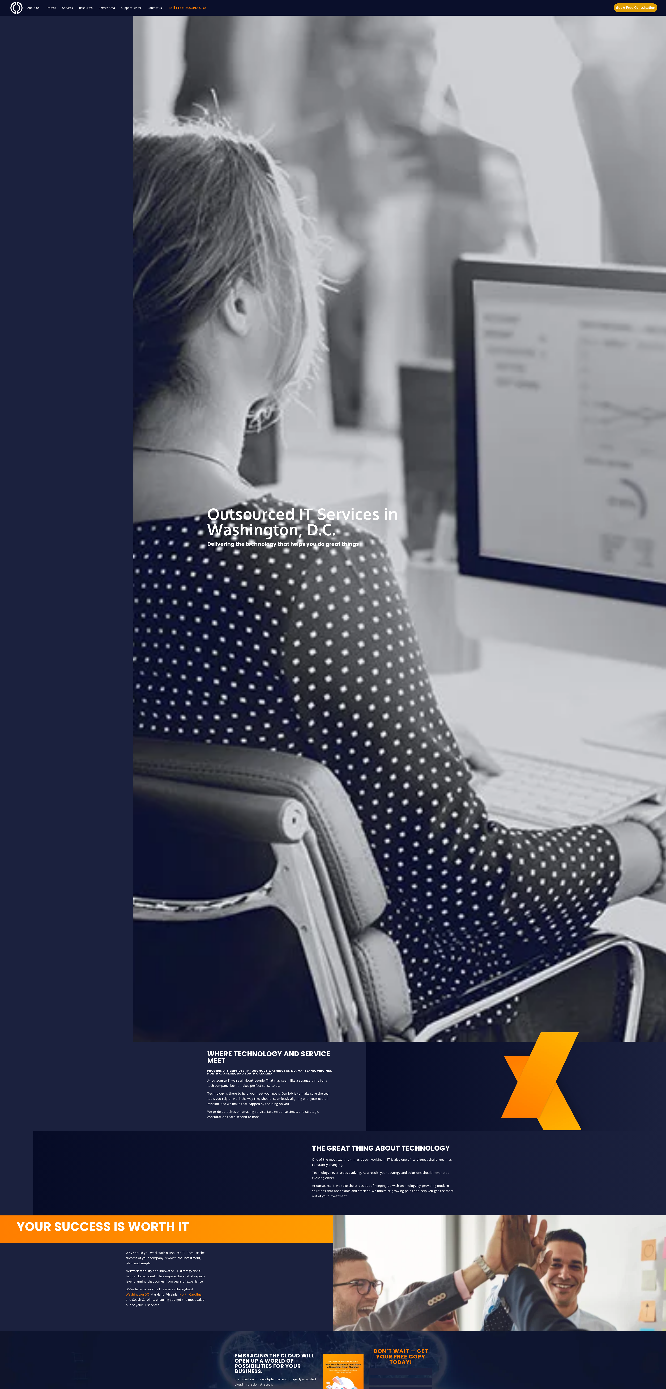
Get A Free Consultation (635, 7)
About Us (33, 8)
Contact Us (155, 8)
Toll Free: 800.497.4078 (187, 7)
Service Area (107, 8)
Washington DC (137, 1294)
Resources (86, 8)
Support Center (131, 8)
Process (51, 8)
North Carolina (190, 1294)
